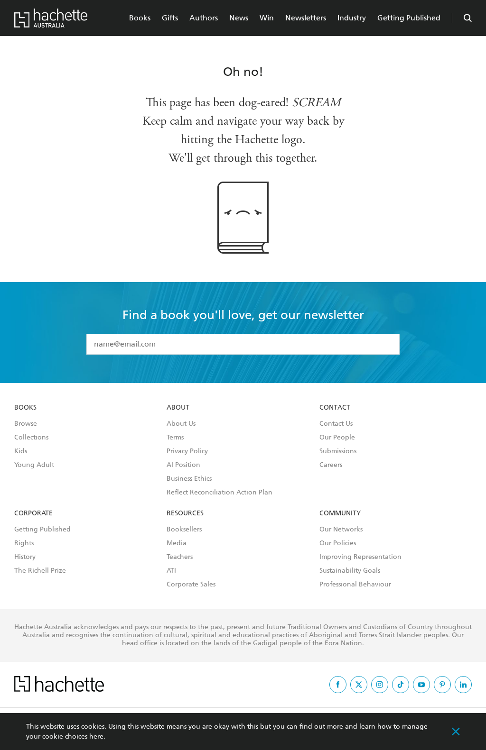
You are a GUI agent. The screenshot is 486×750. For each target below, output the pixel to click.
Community (340, 513)
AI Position (183, 465)
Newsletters (305, 17)
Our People (337, 437)
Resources (185, 513)
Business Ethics (189, 479)
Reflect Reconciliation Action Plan (219, 492)
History (25, 557)
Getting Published (408, 17)
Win (267, 17)
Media (177, 543)
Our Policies (337, 543)
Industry (351, 17)
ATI (171, 570)
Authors (203, 17)
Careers (330, 465)
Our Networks (341, 529)
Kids (20, 451)
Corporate (33, 513)
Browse (25, 424)
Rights (24, 543)
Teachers (180, 557)
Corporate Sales (191, 584)
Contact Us (336, 424)
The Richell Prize (40, 570)
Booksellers (184, 529)
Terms (175, 437)
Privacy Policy (187, 451)
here (96, 736)
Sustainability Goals (349, 570)
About (178, 407)
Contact (334, 407)
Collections (31, 437)
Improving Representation (360, 557)
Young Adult (34, 465)
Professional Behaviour (355, 584)
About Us (181, 424)
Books (139, 17)
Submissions (337, 451)
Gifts (170, 17)
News (238, 17)
